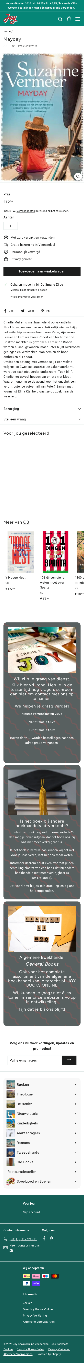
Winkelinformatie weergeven (26, 296)
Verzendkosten (26, 210)
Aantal (8, 217)
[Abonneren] (69, 1060)
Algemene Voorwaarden (39, 1321)
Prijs (6, 194)
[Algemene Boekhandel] (42, 929)
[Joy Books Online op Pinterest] (51, 1238)
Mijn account (31, 1212)
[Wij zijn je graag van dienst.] (42, 650)
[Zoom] (78, 176)
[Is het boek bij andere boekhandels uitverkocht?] (42, 792)
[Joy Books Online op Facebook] (44, 1238)
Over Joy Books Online (38, 1309)
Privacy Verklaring (35, 1315)
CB (5, 46)
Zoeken (27, 1303)
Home (7, 31)
